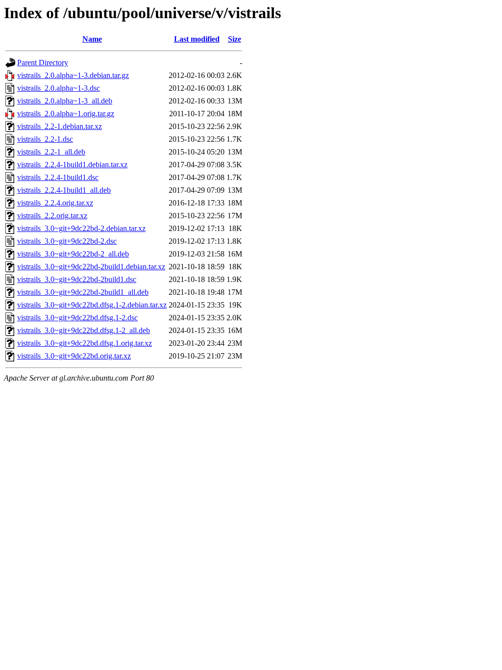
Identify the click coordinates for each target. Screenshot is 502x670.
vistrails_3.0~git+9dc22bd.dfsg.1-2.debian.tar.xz (92, 305)
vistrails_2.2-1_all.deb (51, 152)
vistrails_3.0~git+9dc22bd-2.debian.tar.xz (81, 228)
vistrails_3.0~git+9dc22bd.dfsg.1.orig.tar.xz (84, 343)
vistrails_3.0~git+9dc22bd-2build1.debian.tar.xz (91, 266)
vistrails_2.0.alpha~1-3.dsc (58, 88)
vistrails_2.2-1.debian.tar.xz (59, 126)
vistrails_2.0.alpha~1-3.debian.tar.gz (73, 75)
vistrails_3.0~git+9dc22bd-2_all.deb (73, 254)
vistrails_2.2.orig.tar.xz (52, 215)
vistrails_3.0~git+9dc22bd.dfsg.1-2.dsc (77, 317)
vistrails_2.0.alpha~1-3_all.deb (64, 101)
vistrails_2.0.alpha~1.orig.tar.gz (65, 113)
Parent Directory (42, 62)
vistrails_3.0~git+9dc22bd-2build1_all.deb (83, 292)
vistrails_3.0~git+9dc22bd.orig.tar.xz (74, 356)
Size (234, 39)
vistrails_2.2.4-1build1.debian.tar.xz (72, 164)
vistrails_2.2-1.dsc (45, 139)
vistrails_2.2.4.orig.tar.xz (55, 203)
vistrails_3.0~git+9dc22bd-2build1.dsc (76, 279)
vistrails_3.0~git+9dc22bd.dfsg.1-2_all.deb (83, 330)
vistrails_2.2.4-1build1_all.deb (64, 190)
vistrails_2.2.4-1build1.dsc (58, 177)
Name (92, 39)
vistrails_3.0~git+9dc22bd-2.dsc (67, 241)
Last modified (197, 39)
